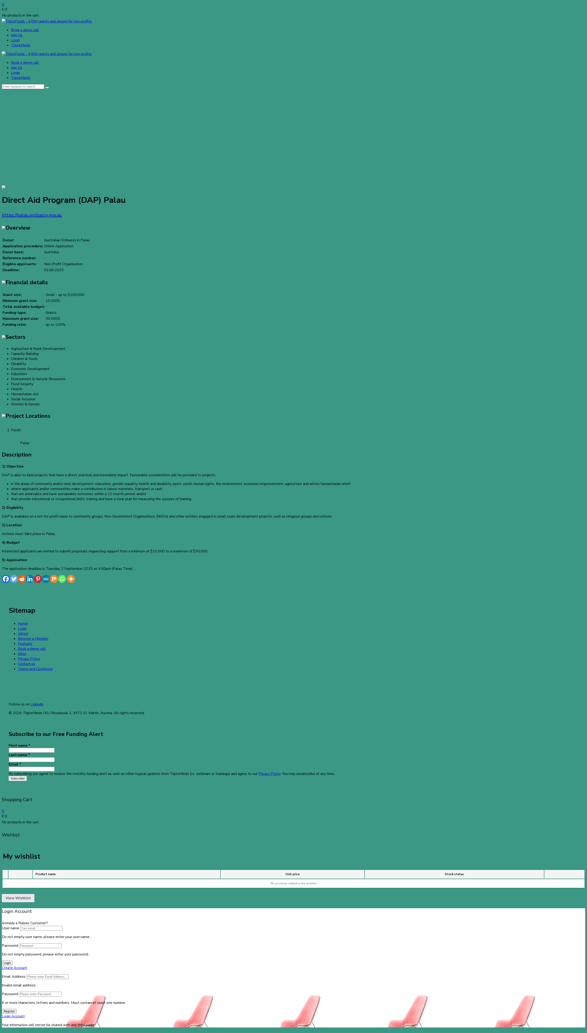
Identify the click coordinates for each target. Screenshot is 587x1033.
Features (25, 643)
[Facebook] (6, 579)
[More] (71, 579)
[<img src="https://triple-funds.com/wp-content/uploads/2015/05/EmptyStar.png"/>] (4, 187)
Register (9, 1011)
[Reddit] (22, 579)
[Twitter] (14, 579)
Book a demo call (25, 30)
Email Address (13, 976)
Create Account (14, 967)
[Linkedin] (30, 579)
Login (15, 40)
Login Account (13, 1016)
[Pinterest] (38, 579)
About (23, 633)
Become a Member (33, 638)
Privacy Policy (29, 658)
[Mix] (54, 579)
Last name (19, 755)
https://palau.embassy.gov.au (32, 215)
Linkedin (37, 704)
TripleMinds (20, 45)
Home (23, 623)
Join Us (16, 35)
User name (10, 928)
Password (10, 945)
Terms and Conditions (35, 668)
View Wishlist (18, 898)
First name (19, 745)
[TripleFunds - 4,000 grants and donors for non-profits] (47, 21)
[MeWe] (46, 579)
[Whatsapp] (62, 579)
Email (15, 764)
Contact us (26, 663)
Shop (22, 653)
